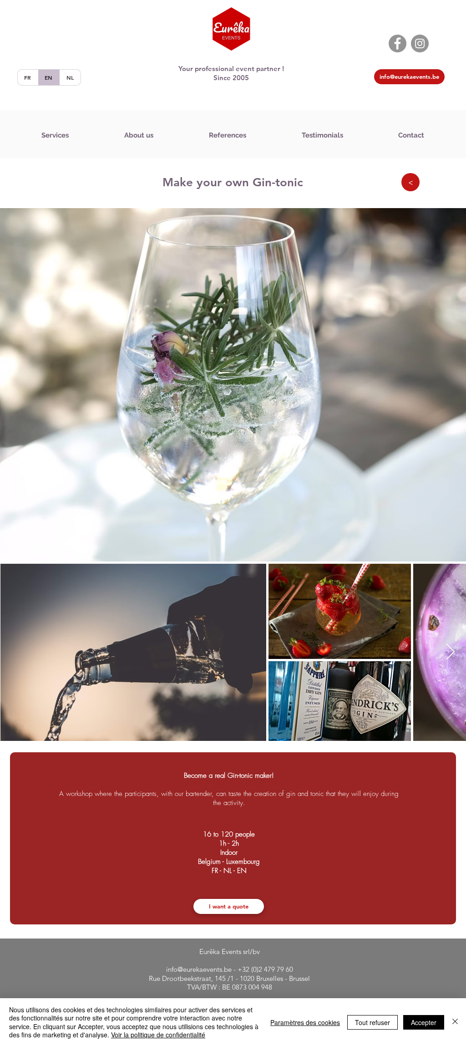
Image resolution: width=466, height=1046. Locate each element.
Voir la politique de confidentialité (158, 1034)
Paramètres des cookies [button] (305, 1022)
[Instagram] (420, 43)
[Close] (455, 1022)
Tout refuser (372, 1022)
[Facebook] (397, 43)
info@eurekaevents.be (199, 969)
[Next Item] (450, 652)
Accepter (423, 1022)
